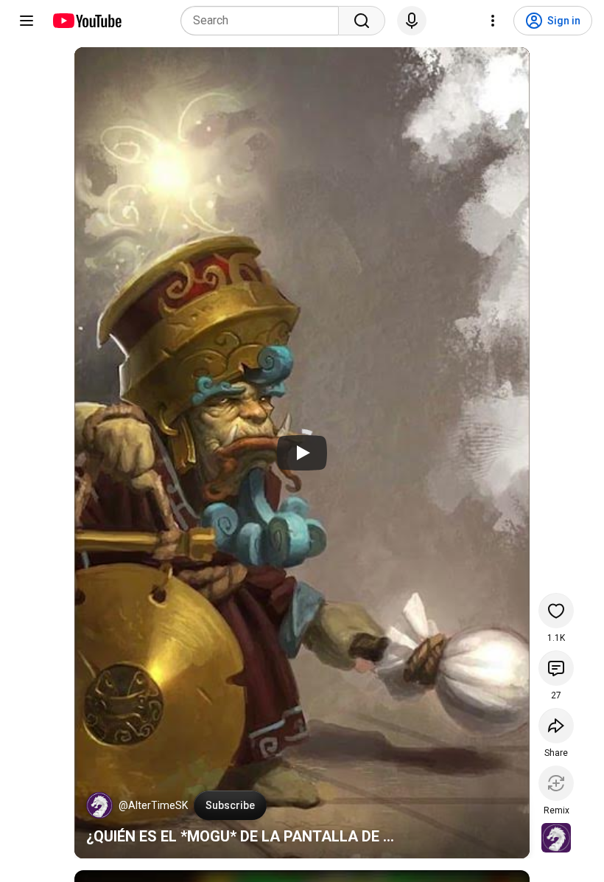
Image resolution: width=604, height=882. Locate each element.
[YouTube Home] (86, 20)
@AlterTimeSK (153, 805)
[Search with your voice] (411, 20)
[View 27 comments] (556, 668)
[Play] (302, 452)
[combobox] (264, 20)
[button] (99, 805)
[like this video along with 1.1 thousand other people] (556, 610)
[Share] (556, 725)
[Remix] (556, 783)
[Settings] (493, 20)
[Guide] (26, 20)
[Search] (361, 20)
